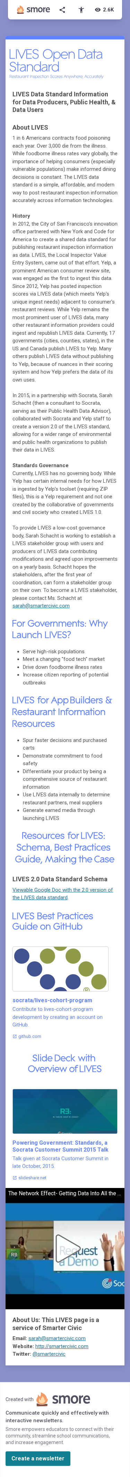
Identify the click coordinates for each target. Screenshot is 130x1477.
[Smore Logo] (33, 9)
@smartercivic (49, 1354)
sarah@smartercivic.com (41, 606)
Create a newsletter (37, 1458)
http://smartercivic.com (61, 1346)
